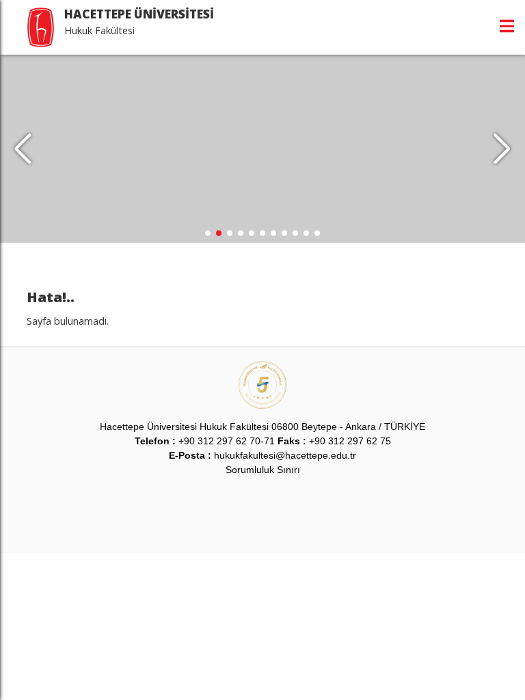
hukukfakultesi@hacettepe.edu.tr (285, 455)
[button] (502, 149)
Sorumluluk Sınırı (263, 469)
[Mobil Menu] (507, 26)
